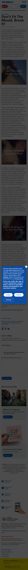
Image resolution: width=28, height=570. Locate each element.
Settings (8, 300)
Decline (18, 295)
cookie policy (19, 279)
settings (5, 277)
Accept (8, 295)
